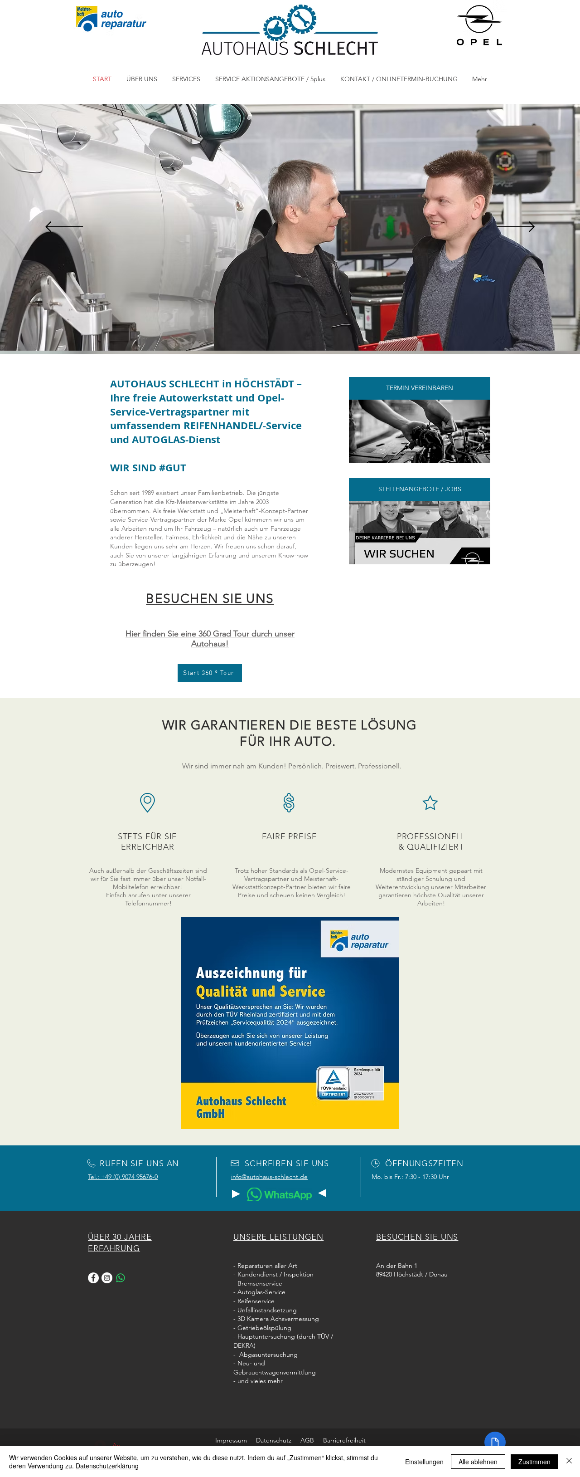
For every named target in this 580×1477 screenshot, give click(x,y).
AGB (311, 1440)
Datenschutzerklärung (107, 1465)
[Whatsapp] (120, 1277)
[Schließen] (569, 1461)
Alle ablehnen (478, 1461)
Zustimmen (534, 1461)
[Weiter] (516, 227)
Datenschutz (278, 1440)
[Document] (495, 1442)
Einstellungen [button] (424, 1461)
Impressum (231, 1440)
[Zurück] (64, 227)
